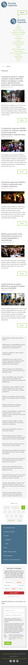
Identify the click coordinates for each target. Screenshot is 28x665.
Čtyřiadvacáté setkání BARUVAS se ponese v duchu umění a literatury (12, 429)
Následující (11, 520)
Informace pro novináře (9, 531)
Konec (19, 520)
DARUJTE (22, 12)
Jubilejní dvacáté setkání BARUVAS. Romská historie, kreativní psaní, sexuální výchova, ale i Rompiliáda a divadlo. (13, 468)
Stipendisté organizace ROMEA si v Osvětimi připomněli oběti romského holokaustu (13, 184)
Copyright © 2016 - (8, 654)
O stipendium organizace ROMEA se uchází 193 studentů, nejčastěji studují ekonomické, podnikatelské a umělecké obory (13, 131)
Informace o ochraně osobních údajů (12, 559)
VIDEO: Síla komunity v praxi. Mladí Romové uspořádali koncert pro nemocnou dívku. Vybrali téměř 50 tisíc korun (13, 370)
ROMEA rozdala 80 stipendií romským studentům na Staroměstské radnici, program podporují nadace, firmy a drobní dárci (13, 460)
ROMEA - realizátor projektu (10, 551)
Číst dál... (22, 120)
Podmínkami (11, 639)
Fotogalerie (8, 539)
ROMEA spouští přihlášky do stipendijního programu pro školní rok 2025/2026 (11, 405)
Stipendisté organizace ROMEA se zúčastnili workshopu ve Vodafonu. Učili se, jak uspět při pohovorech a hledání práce (13, 422)
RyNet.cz (16, 656)
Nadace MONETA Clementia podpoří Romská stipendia (12, 338)
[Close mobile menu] (18, 17)
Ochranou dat (19, 638)
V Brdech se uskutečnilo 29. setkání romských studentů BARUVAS (12, 353)
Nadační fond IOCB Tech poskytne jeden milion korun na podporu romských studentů (13, 444)
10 (21, 516)
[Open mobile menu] (18, 15)
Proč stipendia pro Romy (9, 527)
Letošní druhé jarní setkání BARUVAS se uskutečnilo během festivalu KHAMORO (13, 286)
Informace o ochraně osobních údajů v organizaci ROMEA (14, 658)
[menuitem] (18, 25)
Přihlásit (8, 643)
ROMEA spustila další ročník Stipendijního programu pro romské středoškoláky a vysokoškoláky (11, 237)
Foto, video (6, 535)
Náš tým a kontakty (8, 555)
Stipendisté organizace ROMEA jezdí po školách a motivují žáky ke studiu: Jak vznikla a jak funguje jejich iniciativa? (13, 452)
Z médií (5, 547)
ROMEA (15, 654)
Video (6, 543)
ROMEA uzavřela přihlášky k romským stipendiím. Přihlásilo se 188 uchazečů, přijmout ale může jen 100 (14, 398)
